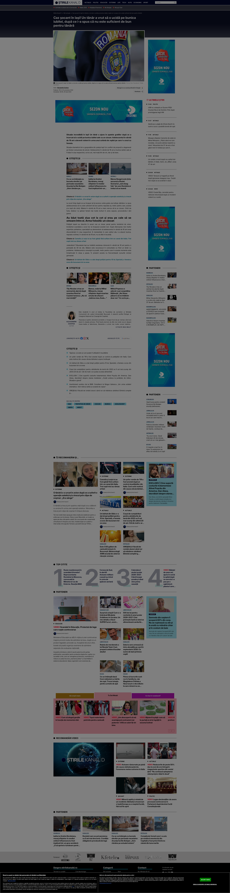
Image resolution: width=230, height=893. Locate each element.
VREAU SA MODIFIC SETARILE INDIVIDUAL (205, 884)
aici (73, 886)
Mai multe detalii (12, 880)
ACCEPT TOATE (205, 879)
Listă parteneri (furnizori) (105, 883)
